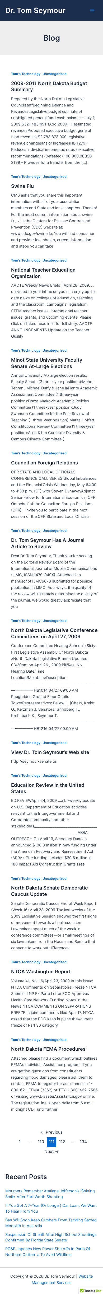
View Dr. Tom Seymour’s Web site (50, 752)
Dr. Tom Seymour (35, 10)
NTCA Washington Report (41, 971)
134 (83, 1141)
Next (51, 1151)
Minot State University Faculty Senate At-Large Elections (46, 363)
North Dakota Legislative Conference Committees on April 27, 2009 (54, 633)
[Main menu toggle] (92, 10)
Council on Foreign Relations (44, 463)
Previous (52, 1132)
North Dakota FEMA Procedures (48, 1049)
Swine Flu (22, 186)
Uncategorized (55, 74)
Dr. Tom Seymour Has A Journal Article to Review (48, 543)
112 (62, 1141)
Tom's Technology (25, 74)
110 (41, 1141)
